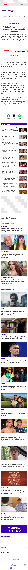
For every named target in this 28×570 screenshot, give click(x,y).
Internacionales (9, 20)
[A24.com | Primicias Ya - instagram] (20, 531)
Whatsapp (19, 118)
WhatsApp (11, 16)
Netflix (20, 16)
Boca (25, 16)
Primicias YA (3, 20)
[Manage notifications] (25, 564)
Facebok (8, 118)
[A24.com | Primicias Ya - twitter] (13, 531)
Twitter (14, 118)
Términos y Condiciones (14, 559)
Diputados (5, 16)
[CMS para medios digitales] (14, 567)
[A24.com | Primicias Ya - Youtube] (17, 531)
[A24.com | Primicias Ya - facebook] (9, 531)
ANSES (16, 16)
